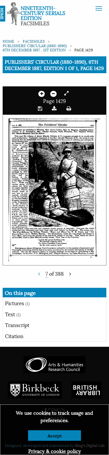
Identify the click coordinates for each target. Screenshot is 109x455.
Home (8, 41)
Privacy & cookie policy (54, 450)
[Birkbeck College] (34, 389)
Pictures (17, 303)
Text (13, 314)
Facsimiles (34, 41)
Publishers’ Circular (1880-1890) (35, 45)
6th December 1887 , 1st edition (34, 49)
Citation (14, 336)
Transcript (17, 325)
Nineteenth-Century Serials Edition (43, 13)
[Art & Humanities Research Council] (54, 364)
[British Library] (86, 389)
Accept (55, 435)
